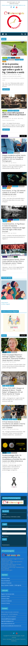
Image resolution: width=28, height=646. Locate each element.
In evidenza (5, 59)
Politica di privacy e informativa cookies (11, 516)
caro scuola (9, 76)
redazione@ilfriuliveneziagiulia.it (8, 619)
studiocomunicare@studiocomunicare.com (11, 625)
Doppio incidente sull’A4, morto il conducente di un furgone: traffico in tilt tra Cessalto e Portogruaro (14, 158)
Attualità (4, 57)
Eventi (9, 352)
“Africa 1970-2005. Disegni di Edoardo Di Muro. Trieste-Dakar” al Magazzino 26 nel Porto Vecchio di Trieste (13, 391)
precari (8, 78)
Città (9, 57)
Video (19, 419)
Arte (4, 385)
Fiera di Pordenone (5, 580)
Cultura (13, 57)
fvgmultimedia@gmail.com (7, 621)
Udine (4, 61)
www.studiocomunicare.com (7, 623)
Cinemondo (5, 419)
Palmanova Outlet (5, 578)
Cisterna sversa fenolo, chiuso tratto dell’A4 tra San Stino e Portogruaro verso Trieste (13, 261)
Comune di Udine (5, 598)
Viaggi (16, 256)
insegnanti (4, 78)
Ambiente (5, 219)
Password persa (5, 545)
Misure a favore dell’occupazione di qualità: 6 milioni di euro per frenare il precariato (14, 115)
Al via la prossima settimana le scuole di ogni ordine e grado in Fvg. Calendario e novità (13, 68)
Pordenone (11, 59)
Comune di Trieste (5, 596)
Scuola (17, 59)
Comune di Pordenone (6, 601)
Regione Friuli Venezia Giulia (7, 594)
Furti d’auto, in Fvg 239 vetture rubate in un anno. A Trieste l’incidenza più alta (13, 192)
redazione (15, 74)
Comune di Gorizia (5, 603)
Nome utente (5, 527)
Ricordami (5, 536)
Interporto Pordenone (6, 583)
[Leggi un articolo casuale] (25, 34)
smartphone (16, 78)
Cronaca (4, 152)
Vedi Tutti (23, 136)
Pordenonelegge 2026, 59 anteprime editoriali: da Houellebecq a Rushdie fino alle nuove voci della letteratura (14, 458)
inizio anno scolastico (16, 76)
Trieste (21, 59)
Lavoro (3, 120)
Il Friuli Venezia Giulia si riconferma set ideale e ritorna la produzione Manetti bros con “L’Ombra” (13, 425)
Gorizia (17, 57)
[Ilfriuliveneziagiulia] (2, 34)
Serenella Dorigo (15, 395)
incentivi (21, 118)
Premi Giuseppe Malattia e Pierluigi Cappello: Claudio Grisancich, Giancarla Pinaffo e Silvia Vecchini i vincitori (13, 357)
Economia (10, 110)
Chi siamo (4, 514)
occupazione (8, 120)
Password (4, 531)
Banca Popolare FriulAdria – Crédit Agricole (11, 585)
